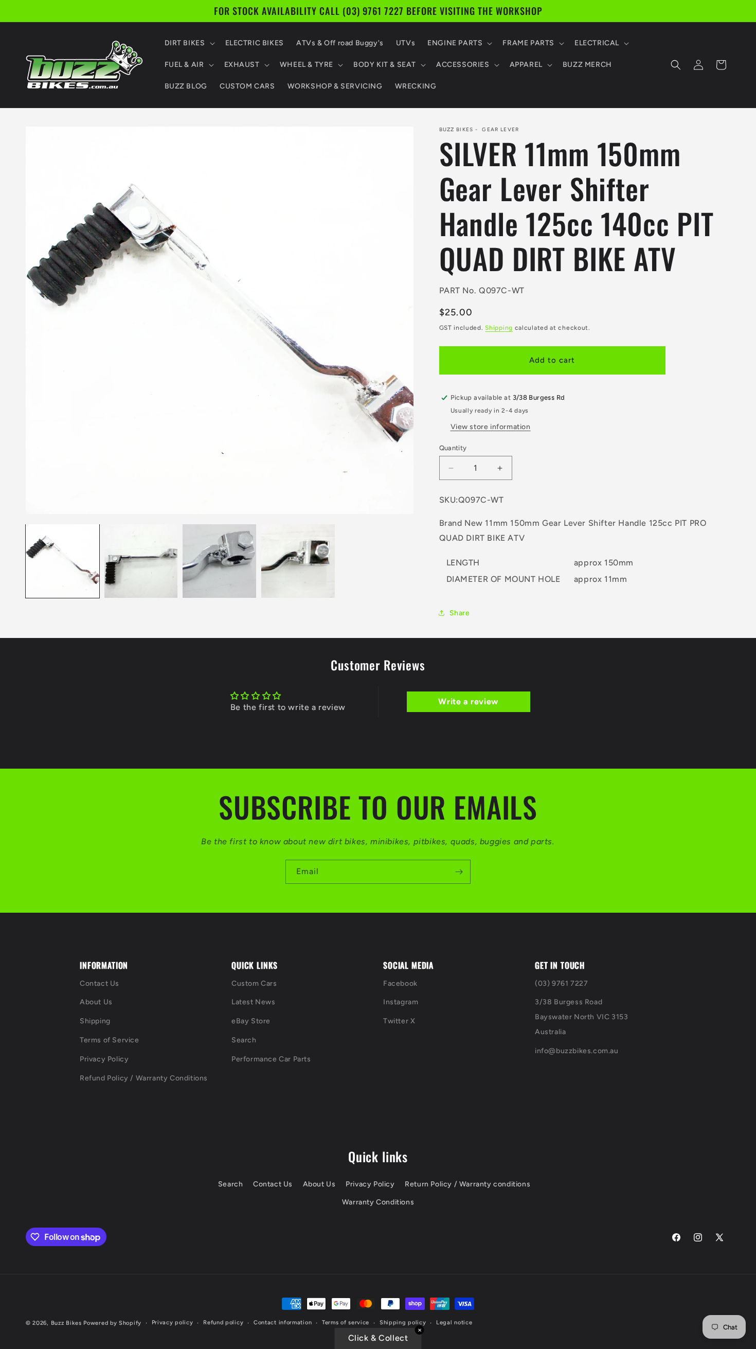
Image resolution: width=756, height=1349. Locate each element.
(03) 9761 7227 (561, 983)
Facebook (400, 983)
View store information (491, 426)
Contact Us (99, 983)
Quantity (453, 448)
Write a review (468, 701)
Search (244, 1040)
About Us (96, 1002)
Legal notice (454, 1322)
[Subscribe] (458, 872)
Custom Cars (254, 983)
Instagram (400, 1002)
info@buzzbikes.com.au (577, 1050)
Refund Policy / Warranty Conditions (144, 1078)
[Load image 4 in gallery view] (298, 561)
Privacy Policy (104, 1059)
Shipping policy (403, 1322)
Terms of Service (109, 1040)
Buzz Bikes (66, 1323)
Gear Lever (500, 130)
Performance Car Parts (271, 1059)
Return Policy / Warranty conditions (467, 1184)
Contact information (283, 1322)
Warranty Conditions (378, 1202)
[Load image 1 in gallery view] (62, 561)
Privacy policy (172, 1322)
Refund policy (223, 1322)
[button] (188, 43)
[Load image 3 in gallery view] (219, 561)
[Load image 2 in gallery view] (141, 561)
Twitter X (399, 1021)
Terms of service (345, 1322)
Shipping (499, 327)
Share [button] (459, 613)
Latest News (253, 1002)
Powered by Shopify (112, 1323)
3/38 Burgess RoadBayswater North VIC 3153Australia (581, 1017)
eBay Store (251, 1021)
